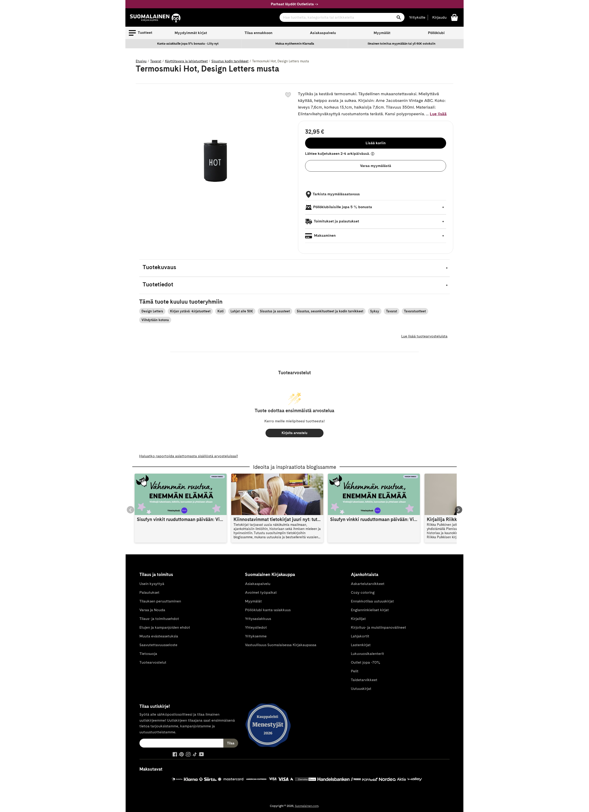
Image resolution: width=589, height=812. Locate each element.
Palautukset (149, 592)
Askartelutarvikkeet (367, 584)
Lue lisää (438, 113)
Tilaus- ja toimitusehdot (159, 618)
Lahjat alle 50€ (242, 311)
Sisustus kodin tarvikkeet (229, 61)
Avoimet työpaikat (261, 592)
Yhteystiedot (256, 627)
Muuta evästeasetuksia (158, 636)
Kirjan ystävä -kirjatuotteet (190, 311)
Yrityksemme (256, 636)
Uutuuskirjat (361, 688)
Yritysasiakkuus (258, 618)
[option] (188, 43)
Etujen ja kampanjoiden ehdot (164, 627)
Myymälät (382, 33)
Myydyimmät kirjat (191, 33)
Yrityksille (417, 17)
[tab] (294, 268)
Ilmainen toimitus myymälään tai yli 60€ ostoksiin (401, 43)
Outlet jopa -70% (365, 662)
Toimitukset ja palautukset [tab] (336, 221)
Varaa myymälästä (375, 166)
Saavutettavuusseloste (158, 645)
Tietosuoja (148, 653)
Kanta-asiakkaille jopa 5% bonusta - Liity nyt (188, 43)
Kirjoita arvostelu (294, 433)
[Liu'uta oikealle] (458, 509)
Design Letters (152, 311)
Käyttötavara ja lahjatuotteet (186, 61)
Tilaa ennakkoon (258, 33)
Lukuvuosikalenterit (367, 653)
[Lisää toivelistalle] (288, 95)
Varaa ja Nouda (152, 610)
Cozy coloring (363, 592)
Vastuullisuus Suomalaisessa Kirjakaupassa (280, 645)
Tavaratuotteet (415, 311)
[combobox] (342, 17)
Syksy (374, 311)
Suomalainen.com (306, 806)
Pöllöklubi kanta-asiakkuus (268, 610)
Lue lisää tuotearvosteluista (424, 336)
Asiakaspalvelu (323, 33)
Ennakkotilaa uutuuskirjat (372, 601)
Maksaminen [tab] (324, 235)
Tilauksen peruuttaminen (160, 601)
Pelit (354, 671)
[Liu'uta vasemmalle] (130, 509)
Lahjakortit (360, 636)
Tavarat (155, 61)
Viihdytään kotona (155, 320)
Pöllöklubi (436, 33)
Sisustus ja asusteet (275, 311)
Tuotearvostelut (152, 662)
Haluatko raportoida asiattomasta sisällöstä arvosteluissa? (188, 456)
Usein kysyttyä (151, 584)
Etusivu (141, 61)
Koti (220, 311)
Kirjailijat (358, 618)
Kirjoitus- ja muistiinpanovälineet (378, 627)
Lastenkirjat (361, 645)
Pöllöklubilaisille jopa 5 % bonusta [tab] (342, 207)
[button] (140, 33)
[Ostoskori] (454, 17)
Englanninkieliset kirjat (370, 610)
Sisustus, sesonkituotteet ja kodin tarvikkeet (330, 311)
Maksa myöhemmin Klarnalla (294, 43)
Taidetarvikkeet (364, 680)
